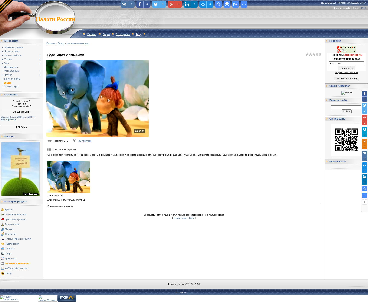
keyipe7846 (16, 117)
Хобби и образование (16, 268)
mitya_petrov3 (8, 119)
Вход (138, 34)
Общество (10, 234)
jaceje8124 (28, 117)
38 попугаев (85, 141)
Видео (106, 34)
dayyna (5, 117)
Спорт (8, 253)
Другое (8, 209)
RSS (363, 8)
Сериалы (10, 248)
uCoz (190, 292)
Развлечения (12, 243)
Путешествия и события (18, 239)
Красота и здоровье (15, 219)
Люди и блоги (12, 224)
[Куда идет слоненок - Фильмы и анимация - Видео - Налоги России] (364, 188)
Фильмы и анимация (17, 263)
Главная (91, 34)
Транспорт (10, 258)
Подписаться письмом (346, 72)
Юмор (8, 273)
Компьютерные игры (16, 214)
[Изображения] (68, 177)
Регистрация (123, 34)
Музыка (9, 229)
